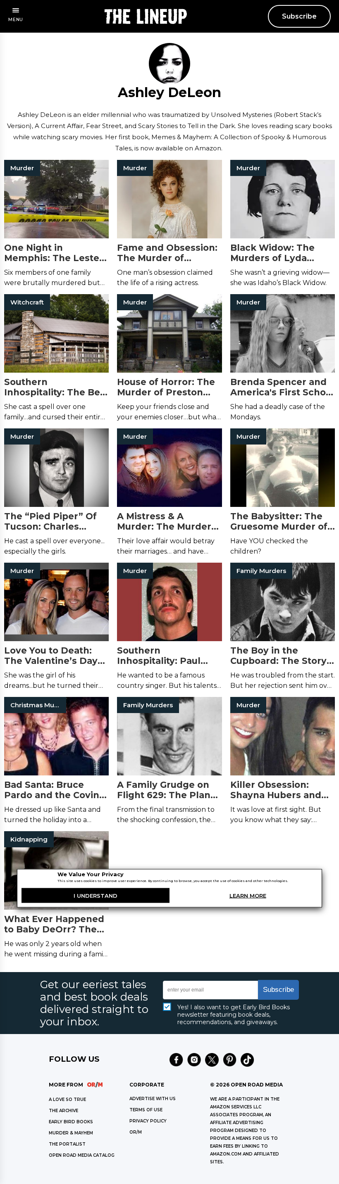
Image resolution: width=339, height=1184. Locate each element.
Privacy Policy (148, 1121)
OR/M (135, 1132)
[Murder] (169, 645)
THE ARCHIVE (63, 1110)
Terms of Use (145, 1110)
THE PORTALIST (67, 1144)
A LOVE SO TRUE (67, 1099)
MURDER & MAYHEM (71, 1133)
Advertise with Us (152, 1098)
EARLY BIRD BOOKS (71, 1122)
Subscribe (299, 16)
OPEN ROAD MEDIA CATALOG (82, 1155)
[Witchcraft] (56, 376)
